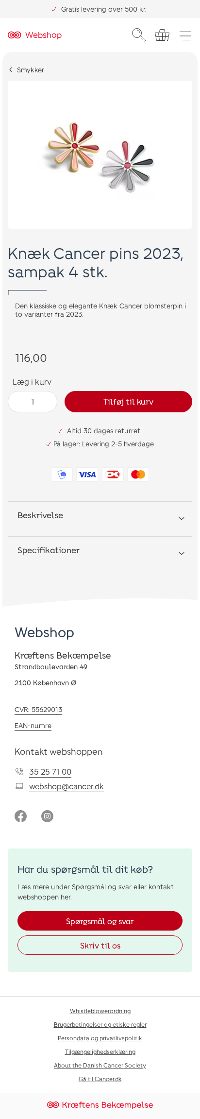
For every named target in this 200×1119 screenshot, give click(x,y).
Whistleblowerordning (100, 1010)
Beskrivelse (40, 515)
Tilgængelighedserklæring (100, 1051)
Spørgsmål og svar (100, 921)
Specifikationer (48, 550)
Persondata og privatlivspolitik (100, 1037)
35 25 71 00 (50, 771)
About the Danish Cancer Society (100, 1065)
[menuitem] (139, 35)
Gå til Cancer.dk (100, 1078)
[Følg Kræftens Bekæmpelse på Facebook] (21, 817)
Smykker (30, 70)
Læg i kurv (32, 381)
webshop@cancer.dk (66, 786)
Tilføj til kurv (128, 401)
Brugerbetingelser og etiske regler (100, 1024)
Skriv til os (100, 945)
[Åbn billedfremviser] (100, 155)
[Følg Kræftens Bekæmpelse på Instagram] (47, 817)
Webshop (44, 632)
